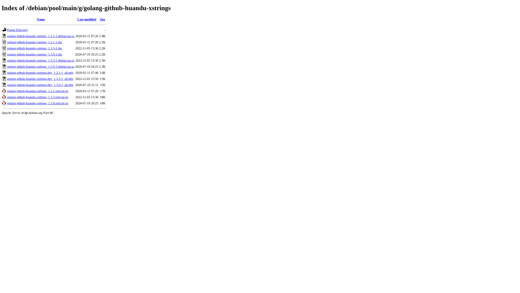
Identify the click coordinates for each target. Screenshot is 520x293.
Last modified (86, 19)
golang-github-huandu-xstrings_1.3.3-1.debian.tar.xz (40, 60)
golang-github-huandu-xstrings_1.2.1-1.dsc (34, 42)
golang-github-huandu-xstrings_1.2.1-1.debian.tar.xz (40, 36)
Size (102, 19)
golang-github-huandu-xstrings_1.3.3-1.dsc (34, 48)
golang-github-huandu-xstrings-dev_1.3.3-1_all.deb (40, 79)
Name (41, 19)
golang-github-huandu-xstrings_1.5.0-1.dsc (34, 54)
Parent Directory (17, 30)
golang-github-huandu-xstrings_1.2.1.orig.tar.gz (37, 91)
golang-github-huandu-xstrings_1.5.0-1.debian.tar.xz (40, 66)
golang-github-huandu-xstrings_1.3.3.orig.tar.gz (37, 97)
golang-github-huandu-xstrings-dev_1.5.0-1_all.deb (40, 85)
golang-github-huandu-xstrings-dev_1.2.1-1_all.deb (40, 72)
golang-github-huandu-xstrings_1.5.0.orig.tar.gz (37, 103)
